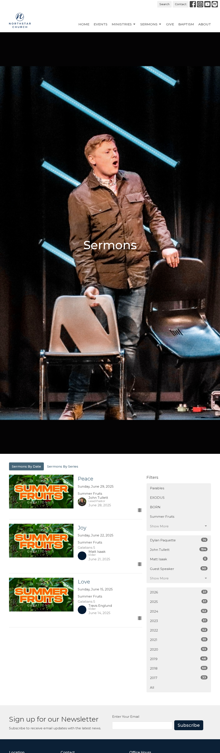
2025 (178, 601)
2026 (178, 592)
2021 (178, 640)
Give (170, 24)
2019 (178, 659)
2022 (178, 630)
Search (164, 4)
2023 (178, 621)
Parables (157, 488)
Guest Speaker (178, 569)
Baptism (186, 24)
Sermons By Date (26, 466)
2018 (178, 668)
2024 (178, 611)
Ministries (122, 24)
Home (83, 24)
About (204, 24)
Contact (180, 4)
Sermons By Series (62, 466)
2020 (178, 649)
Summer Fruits (162, 516)
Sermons (148, 24)
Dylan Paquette (178, 540)
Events (100, 24)
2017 (178, 678)
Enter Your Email (125, 717)
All (152, 687)
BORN (155, 507)
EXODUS (157, 498)
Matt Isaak (178, 559)
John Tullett (178, 549)
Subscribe (189, 725)
